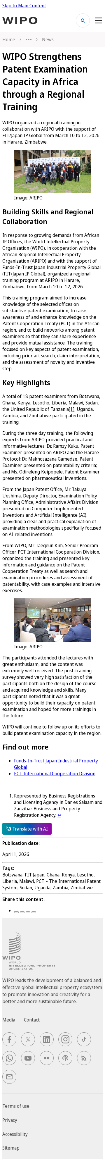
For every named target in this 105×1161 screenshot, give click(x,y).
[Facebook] (16, 912)
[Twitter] (22, 912)
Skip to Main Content (24, 5)
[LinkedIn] (28, 912)
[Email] (34, 912)
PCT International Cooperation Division (54, 773)
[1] (71, 409)
